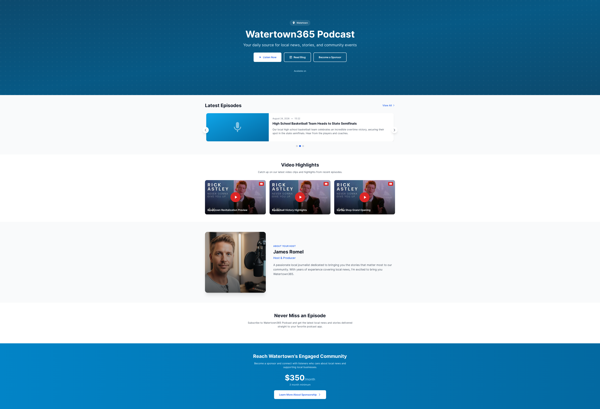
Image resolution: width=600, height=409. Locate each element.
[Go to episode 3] (303, 146)
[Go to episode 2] (300, 146)
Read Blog (300, 57)
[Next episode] (394, 130)
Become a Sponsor (330, 57)
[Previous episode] (205, 130)
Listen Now (269, 57)
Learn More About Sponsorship (298, 394)
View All (387, 105)
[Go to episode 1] (297, 146)
